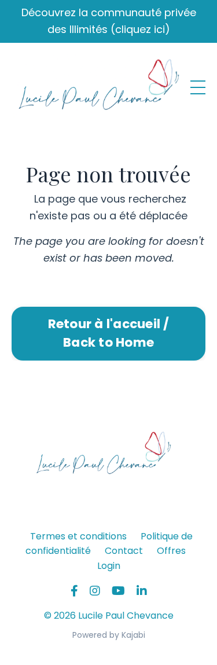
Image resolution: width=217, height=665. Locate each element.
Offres (171, 550)
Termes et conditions (78, 536)
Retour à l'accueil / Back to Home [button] (109, 333)
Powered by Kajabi (108, 635)
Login (108, 565)
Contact (124, 550)
